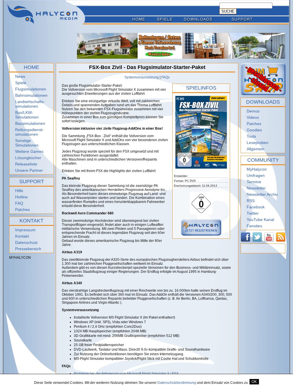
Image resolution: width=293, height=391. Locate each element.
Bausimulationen (30, 123)
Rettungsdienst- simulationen (29, 132)
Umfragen (256, 175)
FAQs (165, 77)
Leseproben (257, 142)
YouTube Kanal (260, 219)
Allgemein (255, 149)
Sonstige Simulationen (27, 142)
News (20, 76)
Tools (251, 136)
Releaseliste (26, 164)
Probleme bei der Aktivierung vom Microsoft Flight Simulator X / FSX (126, 374)
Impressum (25, 230)
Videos (253, 117)
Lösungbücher (28, 157)
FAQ (19, 203)
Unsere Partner (29, 170)
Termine (254, 181)
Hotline (21, 197)
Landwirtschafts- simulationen (30, 103)
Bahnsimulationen (31, 95)
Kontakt (22, 236)
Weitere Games (29, 151)
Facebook (256, 207)
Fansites (254, 226)
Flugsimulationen (30, 89)
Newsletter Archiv (262, 194)
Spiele (20, 82)
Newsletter (256, 188)
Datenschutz (26, 242)
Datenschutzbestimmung (176, 383)
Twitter (253, 213)
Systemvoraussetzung (141, 77)
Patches (22, 209)
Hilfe (19, 190)
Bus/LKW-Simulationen (27, 114)
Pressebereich (28, 248)
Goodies (254, 130)
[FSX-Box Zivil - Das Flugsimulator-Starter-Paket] (201, 173)
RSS (251, 200)
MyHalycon (257, 169)
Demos (253, 111)
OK (254, 382)
